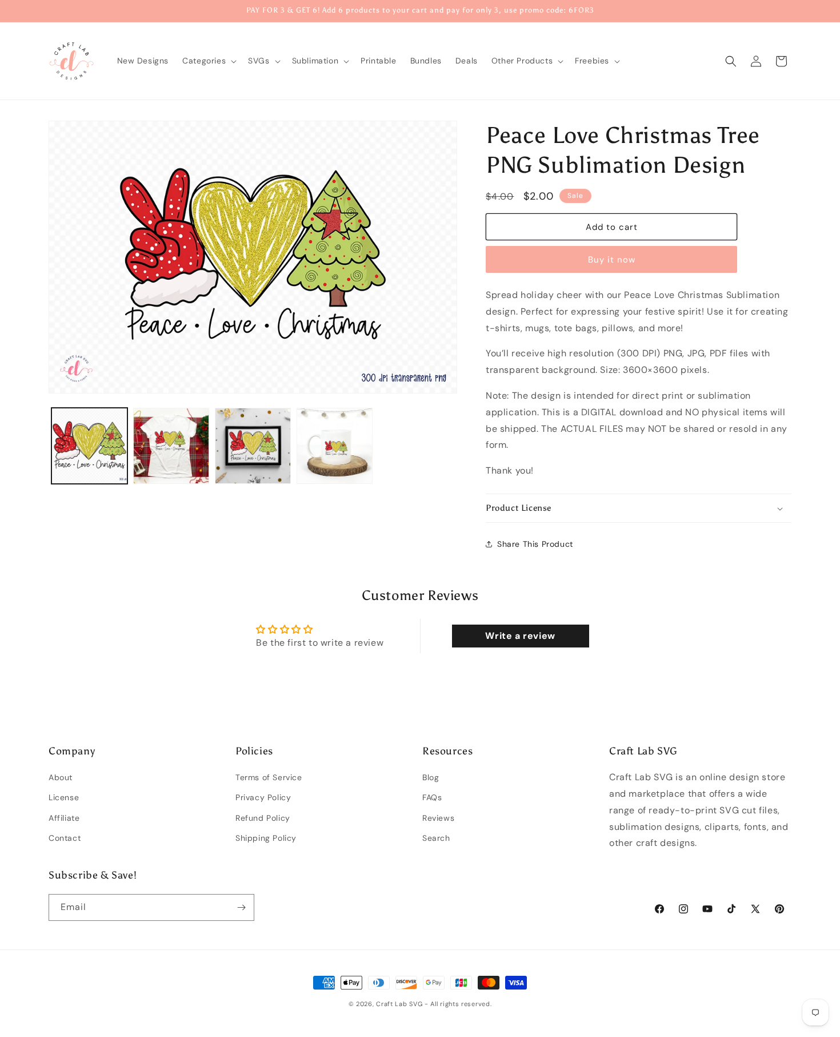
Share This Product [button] (535, 544)
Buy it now (611, 259)
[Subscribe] (241, 907)
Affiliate (64, 818)
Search (436, 838)
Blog (430, 777)
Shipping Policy (266, 838)
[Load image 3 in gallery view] (253, 446)
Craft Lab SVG (399, 1004)
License (64, 798)
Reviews (438, 818)
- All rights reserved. (458, 1004)
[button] (208, 61)
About (61, 777)
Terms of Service (268, 777)
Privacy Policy (263, 798)
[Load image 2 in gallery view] (171, 446)
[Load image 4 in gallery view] (335, 446)
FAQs (432, 798)
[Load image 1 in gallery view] (89, 446)
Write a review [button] (520, 636)
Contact (65, 838)
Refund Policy (262, 818)
